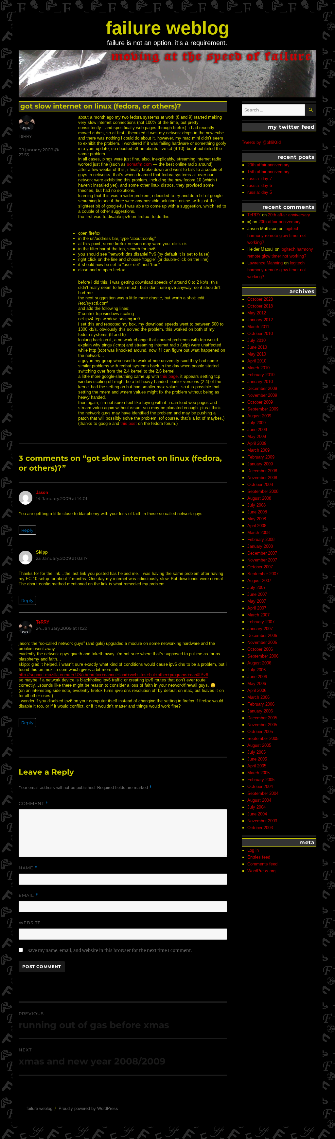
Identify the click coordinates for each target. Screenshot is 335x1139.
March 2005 (258, 772)
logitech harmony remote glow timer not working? (276, 235)
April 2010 (256, 361)
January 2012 (260, 319)
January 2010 (260, 381)
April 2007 (256, 608)
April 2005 (256, 765)
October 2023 (260, 299)
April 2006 (256, 690)
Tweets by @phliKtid (261, 142)
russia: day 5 (259, 192)
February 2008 (260, 539)
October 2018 (260, 306)
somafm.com (139, 164)
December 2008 (262, 470)
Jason (42, 492)
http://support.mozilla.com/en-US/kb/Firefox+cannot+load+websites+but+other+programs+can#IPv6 (113, 674)
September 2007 (262, 573)
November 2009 (262, 395)
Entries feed (258, 857)
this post (128, 423)
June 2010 (257, 347)
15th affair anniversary (268, 171)
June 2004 (257, 814)
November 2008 (262, 477)
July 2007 (256, 587)
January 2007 (260, 628)
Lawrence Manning (265, 262)
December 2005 (262, 717)
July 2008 (256, 505)
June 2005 (257, 759)
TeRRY (25, 136)
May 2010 (256, 354)
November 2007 (262, 560)
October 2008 (260, 484)
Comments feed (262, 864)
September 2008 (262, 491)
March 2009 (258, 450)
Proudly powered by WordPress (88, 1108)
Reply (27, 530)
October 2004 (260, 786)
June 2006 (257, 676)
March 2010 (258, 367)
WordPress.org (261, 870)
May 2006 (256, 683)
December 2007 (262, 553)
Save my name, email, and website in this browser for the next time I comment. (109, 950)
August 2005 (259, 745)
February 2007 (260, 621)
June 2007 (257, 594)
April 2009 (256, 443)
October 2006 (260, 649)
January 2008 (260, 546)
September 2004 (262, 793)
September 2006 (262, 656)
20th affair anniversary (268, 164)
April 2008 (256, 525)
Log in (253, 850)
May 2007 (256, 601)
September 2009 (262, 409)
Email (28, 895)
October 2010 (260, 333)
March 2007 (258, 614)
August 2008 (259, 498)
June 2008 (257, 512)
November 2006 (262, 642)
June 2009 (257, 429)
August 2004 (259, 800)
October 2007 (260, 566)
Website (30, 922)
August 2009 (259, 415)
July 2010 (256, 340)
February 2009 (260, 457)
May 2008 (256, 518)
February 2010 (260, 374)
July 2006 (256, 669)
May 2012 (256, 312)
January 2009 (260, 463)
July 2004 (256, 807)
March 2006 (258, 697)
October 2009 (260, 402)
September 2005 (262, 738)
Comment (33, 803)
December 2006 (262, 635)
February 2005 (260, 779)
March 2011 (258, 326)
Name (28, 868)
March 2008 (258, 532)
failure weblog (167, 28)
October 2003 (260, 827)
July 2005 (256, 752)
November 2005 (262, 724)
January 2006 (260, 711)
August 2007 (259, 580)
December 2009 (262, 388)
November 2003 (262, 820)
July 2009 (256, 422)
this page (169, 376)
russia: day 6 (259, 185)
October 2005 (260, 731)
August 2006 (259, 663)
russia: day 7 (259, 178)
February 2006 (260, 704)
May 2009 (256, 436)
